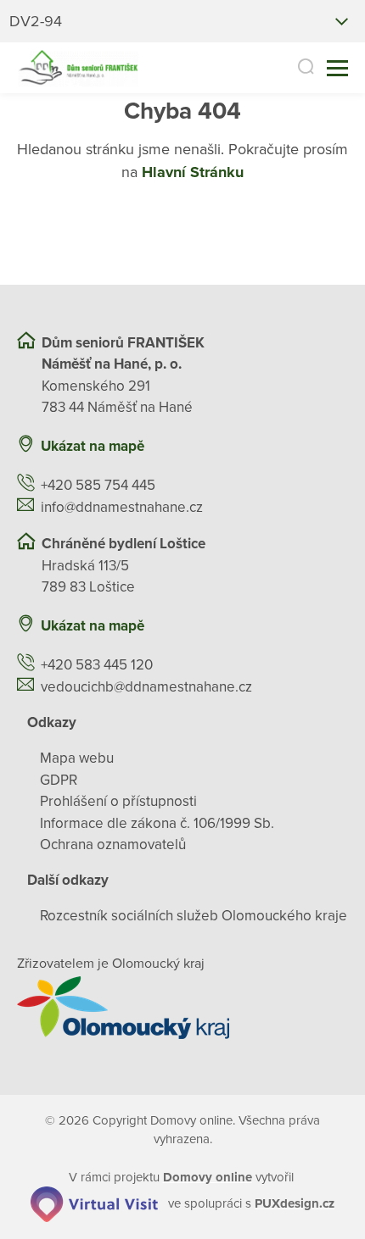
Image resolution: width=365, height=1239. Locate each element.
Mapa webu (77, 758)
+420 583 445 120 (97, 665)
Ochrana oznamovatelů (113, 844)
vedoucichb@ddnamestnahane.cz (146, 687)
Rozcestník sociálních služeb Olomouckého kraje (193, 916)
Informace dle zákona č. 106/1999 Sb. (157, 823)
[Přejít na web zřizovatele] (182, 1007)
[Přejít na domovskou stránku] (78, 68)
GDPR (58, 780)
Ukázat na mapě (92, 446)
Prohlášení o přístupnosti (118, 801)
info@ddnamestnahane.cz (122, 507)
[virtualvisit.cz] (94, 1203)
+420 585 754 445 (98, 485)
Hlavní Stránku (193, 172)
